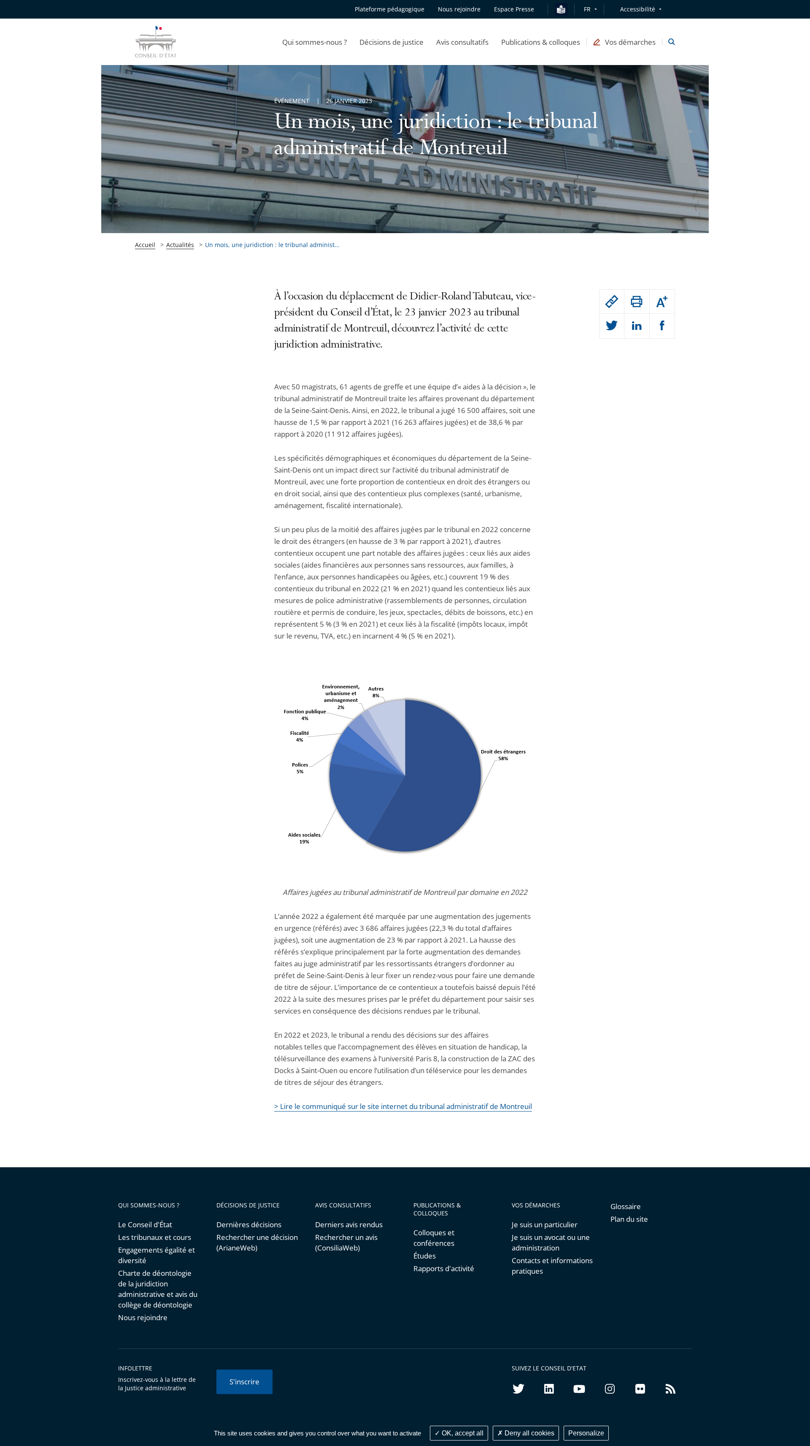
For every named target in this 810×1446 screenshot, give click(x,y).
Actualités (180, 245)
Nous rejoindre (142, 1317)
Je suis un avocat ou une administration (551, 1242)
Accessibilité (637, 9)
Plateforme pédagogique (389, 9)
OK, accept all (461, 1433)
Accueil (145, 245)
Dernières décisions (248, 1224)
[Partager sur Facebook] (662, 326)
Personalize (586, 1433)
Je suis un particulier (545, 1224)
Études (424, 1256)
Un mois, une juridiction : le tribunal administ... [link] (272, 245)
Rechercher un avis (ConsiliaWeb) (346, 1242)
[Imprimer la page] (636, 301)
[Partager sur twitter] (611, 326)
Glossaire (625, 1206)
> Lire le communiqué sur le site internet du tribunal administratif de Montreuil (403, 1106)
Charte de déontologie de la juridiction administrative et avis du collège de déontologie (157, 1289)
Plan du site (629, 1219)
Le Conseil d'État (145, 1224)
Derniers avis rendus (349, 1224)
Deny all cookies (528, 1433)
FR (587, 9)
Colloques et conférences (433, 1238)
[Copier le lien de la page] (611, 301)
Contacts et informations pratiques (552, 1266)
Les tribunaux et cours (154, 1237)
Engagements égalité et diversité (156, 1255)
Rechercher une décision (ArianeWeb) (257, 1242)
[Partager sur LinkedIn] (636, 326)
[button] (314, 42)
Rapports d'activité (443, 1268)
